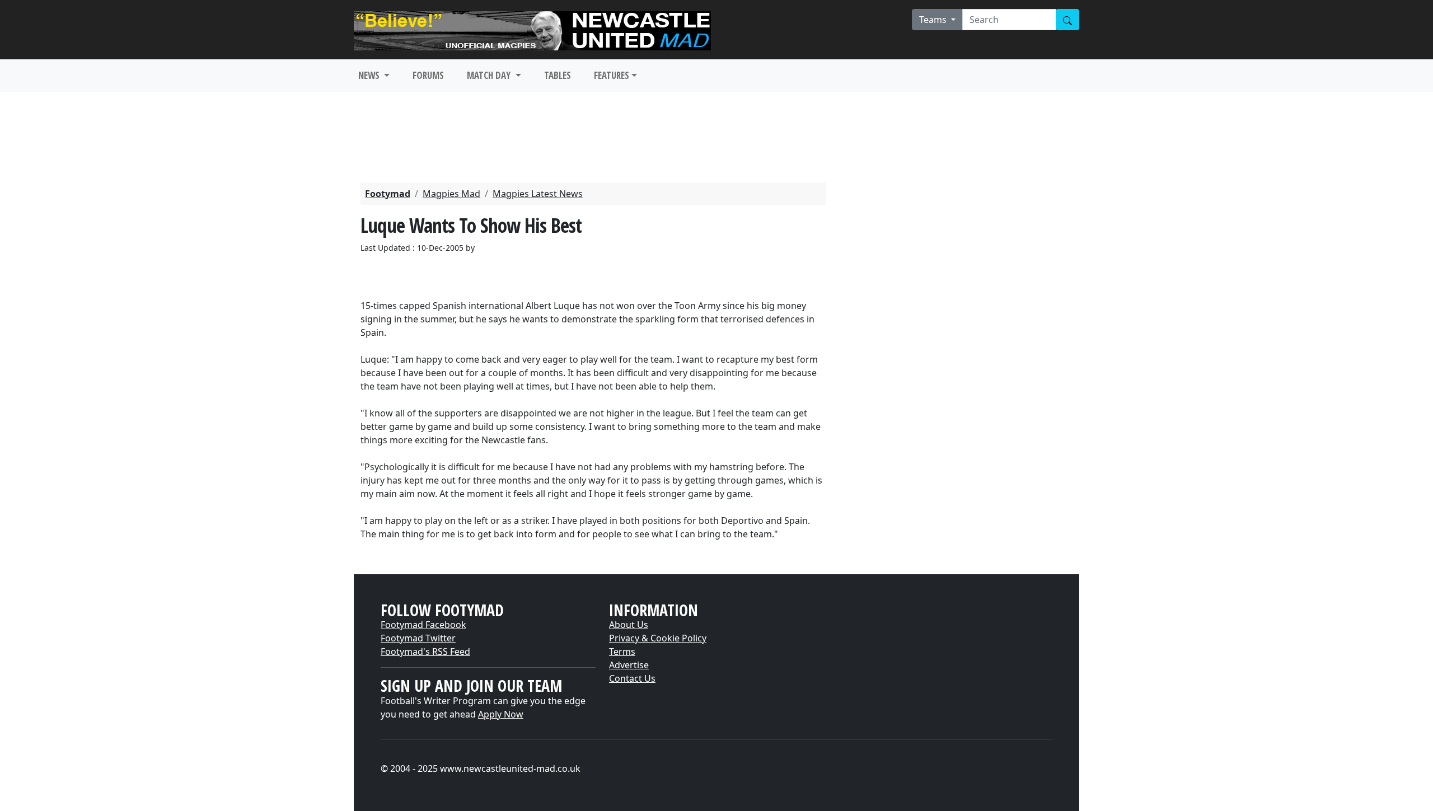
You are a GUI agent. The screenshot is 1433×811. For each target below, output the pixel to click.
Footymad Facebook (423, 624)
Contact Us (632, 678)
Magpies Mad (451, 193)
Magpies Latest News (538, 193)
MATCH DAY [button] (490, 75)
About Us (628, 624)
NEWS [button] (370, 75)
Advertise (629, 665)
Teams (934, 19)
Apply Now (500, 714)
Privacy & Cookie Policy (657, 638)
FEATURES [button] (611, 75)
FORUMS (428, 75)
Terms (622, 651)
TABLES (557, 75)
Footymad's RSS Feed (425, 651)
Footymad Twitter (418, 638)
